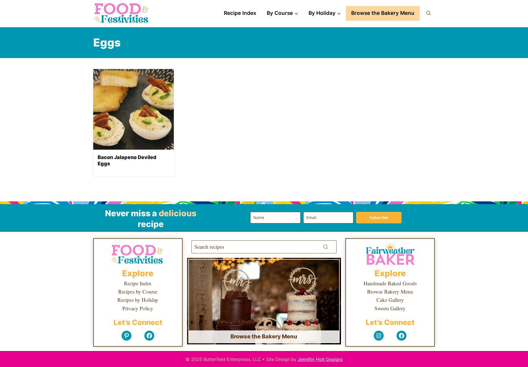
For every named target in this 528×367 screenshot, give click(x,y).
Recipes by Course (137, 291)
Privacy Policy (137, 308)
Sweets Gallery (390, 308)
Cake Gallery (390, 299)
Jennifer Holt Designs (320, 359)
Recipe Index (240, 13)
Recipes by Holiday (137, 299)
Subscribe (379, 217)
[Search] (325, 247)
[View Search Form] (428, 13)
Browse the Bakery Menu (382, 13)
